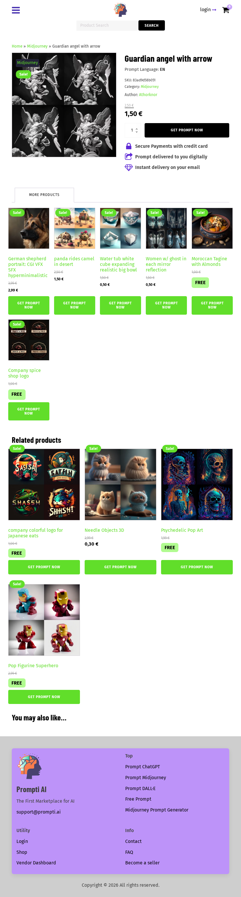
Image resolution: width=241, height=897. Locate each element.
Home (17, 46)
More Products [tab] (44, 195)
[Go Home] (120, 9)
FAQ (129, 852)
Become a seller (142, 863)
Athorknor (148, 94)
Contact (133, 841)
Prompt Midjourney (145, 777)
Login (22, 841)
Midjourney (37, 46)
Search (152, 26)
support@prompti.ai (38, 812)
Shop (21, 852)
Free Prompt (138, 799)
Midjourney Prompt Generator (156, 810)
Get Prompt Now (187, 130)
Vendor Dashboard (36, 863)
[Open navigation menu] (17, 11)
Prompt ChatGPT (142, 766)
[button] (106, 62)
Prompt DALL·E (140, 788)
